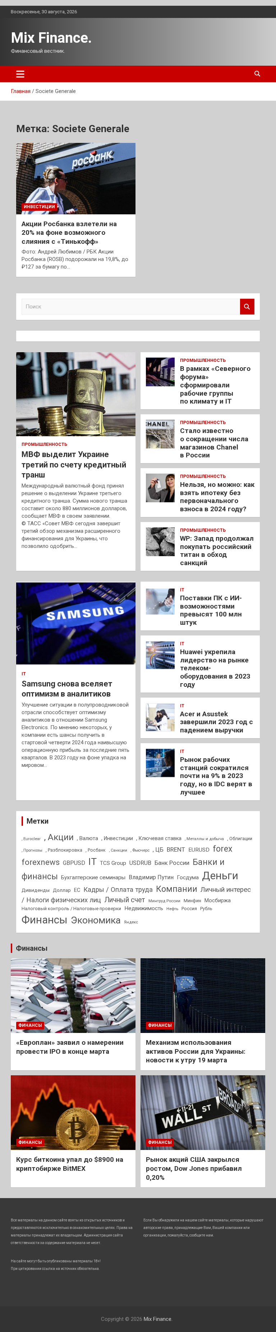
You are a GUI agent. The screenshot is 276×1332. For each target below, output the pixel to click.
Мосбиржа (217, 900)
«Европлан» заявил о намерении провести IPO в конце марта (70, 1047)
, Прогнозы (32, 850)
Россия (189, 908)
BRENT (176, 849)
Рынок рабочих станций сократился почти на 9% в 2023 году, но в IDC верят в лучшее (216, 775)
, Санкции (118, 850)
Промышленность (44, 444)
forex (222, 849)
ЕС (77, 890)
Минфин (192, 900)
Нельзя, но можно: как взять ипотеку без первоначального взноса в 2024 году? (217, 496)
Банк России (172, 863)
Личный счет (124, 900)
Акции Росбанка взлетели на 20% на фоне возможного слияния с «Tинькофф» (69, 233)
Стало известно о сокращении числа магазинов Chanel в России (214, 443)
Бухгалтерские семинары (93, 877)
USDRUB (140, 863)
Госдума (188, 877)
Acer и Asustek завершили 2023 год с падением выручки (216, 722)
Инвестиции (39, 206)
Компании (176, 889)
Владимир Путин (151, 877)
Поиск (247, 307)
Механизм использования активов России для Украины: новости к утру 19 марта (195, 1051)
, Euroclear (31, 838)
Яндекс (131, 922)
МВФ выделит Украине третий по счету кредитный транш (74, 464)
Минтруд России (164, 900)
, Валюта (87, 838)
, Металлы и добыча (204, 838)
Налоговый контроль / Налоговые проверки (71, 908)
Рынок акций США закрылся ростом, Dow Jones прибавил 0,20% (194, 1168)
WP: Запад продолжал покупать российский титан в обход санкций (217, 550)
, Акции (59, 837)
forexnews (41, 862)
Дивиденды (36, 890)
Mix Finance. (51, 37)
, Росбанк (96, 850)
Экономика (96, 920)
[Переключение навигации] (20, 74)
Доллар (62, 890)
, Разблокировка (64, 850)
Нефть (172, 908)
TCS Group (113, 863)
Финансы (45, 920)
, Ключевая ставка (158, 838)
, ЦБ (158, 849)
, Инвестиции (117, 838)
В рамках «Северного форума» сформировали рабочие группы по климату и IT (215, 384)
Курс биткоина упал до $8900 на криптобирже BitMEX (69, 1164)
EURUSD (199, 850)
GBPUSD (74, 863)
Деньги (220, 876)
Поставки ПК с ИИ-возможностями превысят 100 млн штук (211, 610)
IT (24, 673)
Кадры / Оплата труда (118, 889)
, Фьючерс (140, 850)
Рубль (206, 908)
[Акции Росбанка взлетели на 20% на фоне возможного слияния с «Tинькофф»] (76, 178)
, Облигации (239, 838)
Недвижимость (143, 908)
